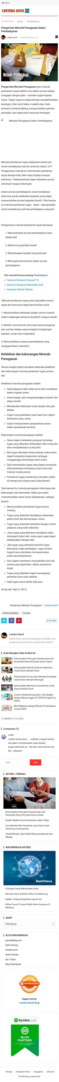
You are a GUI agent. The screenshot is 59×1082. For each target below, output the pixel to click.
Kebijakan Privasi (23, 1072)
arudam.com (11, 949)
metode (26, 613)
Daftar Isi (50, 1072)
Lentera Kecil (12, 37)
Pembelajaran (33, 21)
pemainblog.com (13, 940)
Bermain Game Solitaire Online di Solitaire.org (26, 894)
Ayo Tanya (10, 959)
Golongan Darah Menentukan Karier (22, 888)
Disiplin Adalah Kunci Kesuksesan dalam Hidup (27, 820)
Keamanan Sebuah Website (20, 289)
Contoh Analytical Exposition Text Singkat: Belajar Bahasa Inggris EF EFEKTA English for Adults (35, 697)
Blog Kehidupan (13, 964)
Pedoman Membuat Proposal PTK (23, 280)
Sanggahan (38, 1072)
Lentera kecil (51, 605)
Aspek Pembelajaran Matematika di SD (25, 285)
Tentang (9, 1072)
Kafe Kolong (11, 945)
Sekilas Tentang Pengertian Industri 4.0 (23, 899)
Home (20, 21)
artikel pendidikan (10, 613)
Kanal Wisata (11, 954)
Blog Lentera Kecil (32, 1076)
